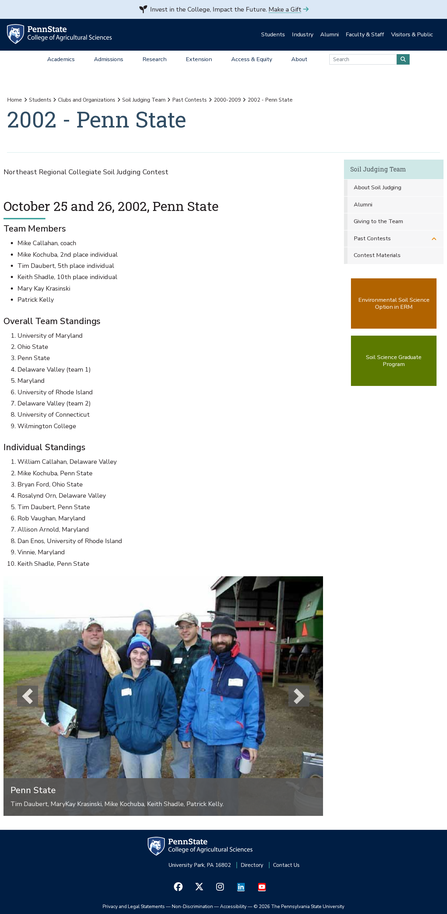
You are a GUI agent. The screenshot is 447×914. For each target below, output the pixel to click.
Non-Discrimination (192, 906)
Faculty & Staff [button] (365, 34)
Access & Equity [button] (251, 59)
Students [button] (273, 34)
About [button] (299, 59)
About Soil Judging (377, 187)
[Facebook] (178, 887)
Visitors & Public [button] (412, 34)
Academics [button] (61, 59)
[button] (27, 696)
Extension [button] (199, 59)
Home (14, 99)
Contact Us (286, 865)
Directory (252, 865)
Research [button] (154, 59)
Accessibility (233, 906)
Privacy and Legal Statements (134, 906)
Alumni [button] (329, 34)
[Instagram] (220, 887)
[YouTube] (262, 887)
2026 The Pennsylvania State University (299, 906)
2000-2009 (227, 99)
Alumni (363, 204)
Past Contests (189, 99)
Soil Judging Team (144, 99)
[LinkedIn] (241, 887)
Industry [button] (302, 34)
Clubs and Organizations (86, 99)
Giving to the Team (378, 221)
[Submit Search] (403, 59)
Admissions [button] (108, 59)
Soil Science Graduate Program (394, 360)
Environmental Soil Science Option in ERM (394, 303)
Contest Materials (377, 255)
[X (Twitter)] (199, 887)
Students (40, 99)
